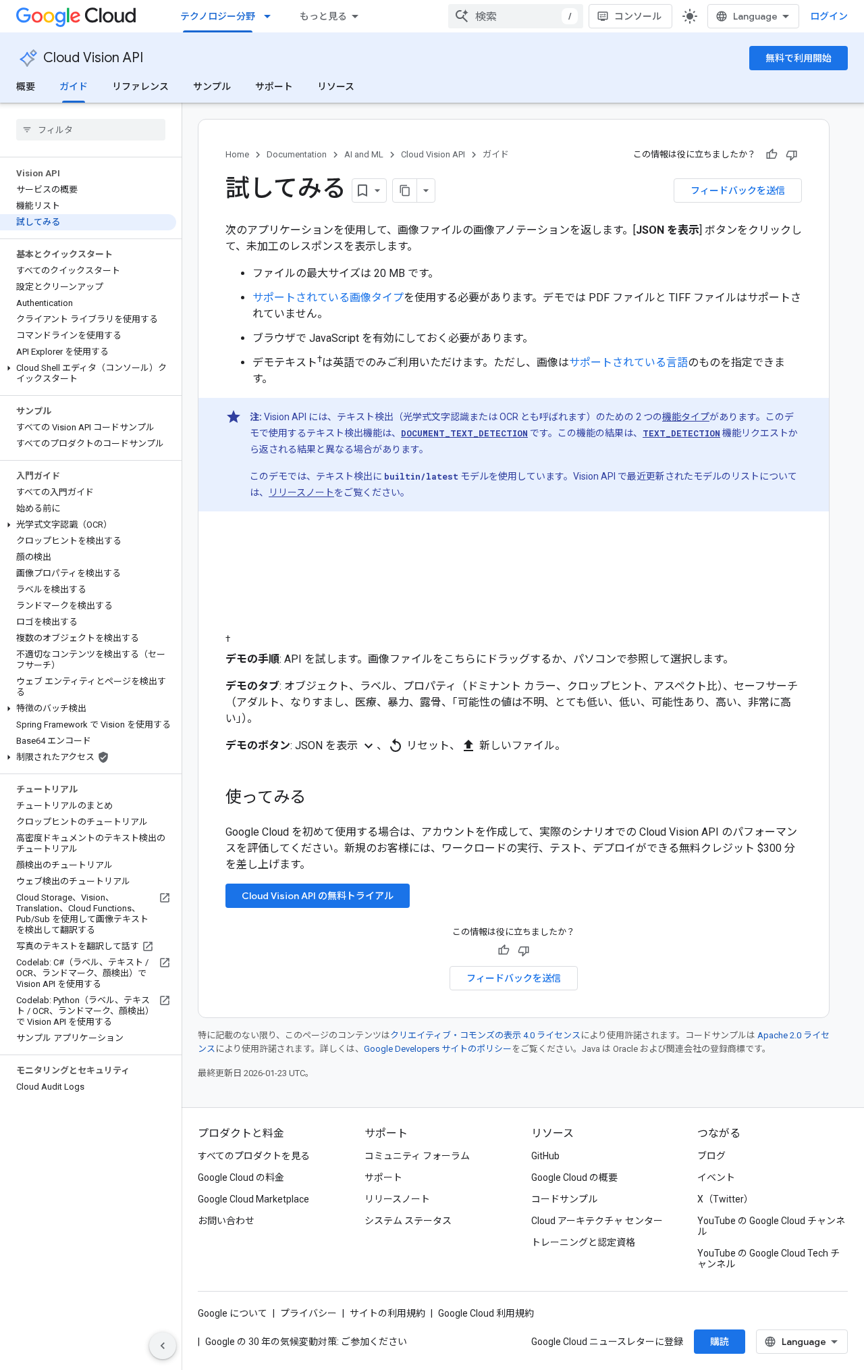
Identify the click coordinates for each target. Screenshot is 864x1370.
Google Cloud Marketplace (253, 1199)
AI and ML (363, 154)
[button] (88, 373)
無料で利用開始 (798, 58)
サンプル (212, 86)
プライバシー (308, 1313)
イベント (716, 1177)
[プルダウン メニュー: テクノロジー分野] (271, 16)
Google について (232, 1313)
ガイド (73, 86)
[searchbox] (90, 130)
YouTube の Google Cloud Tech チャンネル (768, 1258)
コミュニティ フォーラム (417, 1155)
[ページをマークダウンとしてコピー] (405, 190)
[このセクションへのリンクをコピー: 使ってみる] (323, 798)
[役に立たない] (792, 155)
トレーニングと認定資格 (583, 1242)
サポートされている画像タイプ (328, 297)
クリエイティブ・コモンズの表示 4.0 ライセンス (485, 1035)
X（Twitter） (725, 1199)
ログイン (829, 16)
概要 (25, 86)
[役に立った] (771, 155)
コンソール (638, 16)
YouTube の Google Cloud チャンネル (771, 1226)
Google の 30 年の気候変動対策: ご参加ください (306, 1341)
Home (237, 154)
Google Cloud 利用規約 (486, 1313)
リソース (335, 86)
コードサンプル (564, 1199)
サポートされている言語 (628, 362)
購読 (719, 1342)
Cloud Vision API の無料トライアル (318, 896)
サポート (274, 86)
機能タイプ (685, 416)
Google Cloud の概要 (574, 1177)
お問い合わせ (226, 1220)
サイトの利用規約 (387, 1313)
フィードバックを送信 (738, 190)
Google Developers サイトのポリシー (438, 1049)
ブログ (711, 1155)
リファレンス (140, 86)
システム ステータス (408, 1220)
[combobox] (515, 16)
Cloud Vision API (93, 57)
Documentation (297, 154)
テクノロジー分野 (217, 16)
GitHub (545, 1155)
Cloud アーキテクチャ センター (597, 1220)
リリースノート (301, 492)
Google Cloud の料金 (241, 1177)
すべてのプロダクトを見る (254, 1155)
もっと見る (323, 16)
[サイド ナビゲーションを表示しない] (162, 1345)
